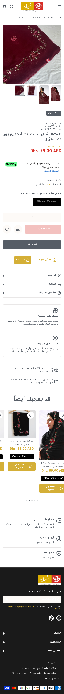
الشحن (48, 184)
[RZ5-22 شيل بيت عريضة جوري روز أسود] (22, 424)
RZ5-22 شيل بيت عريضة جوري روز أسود (21, 443)
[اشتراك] (7, 599)
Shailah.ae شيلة (47, 129)
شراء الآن (32, 244)
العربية (53, 662)
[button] (4, 6)
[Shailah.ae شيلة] (32, 6)
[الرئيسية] (60, 18)
